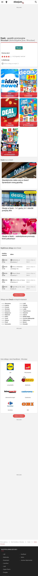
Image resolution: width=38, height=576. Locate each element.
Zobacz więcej (19, 295)
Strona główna (4, 542)
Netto (22, 557)
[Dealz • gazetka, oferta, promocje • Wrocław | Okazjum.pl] (19, 48)
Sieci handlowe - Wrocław (17, 542)
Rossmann (6, 560)
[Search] (35, 2)
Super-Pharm (6, 569)
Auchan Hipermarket (26, 560)
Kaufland (23, 554)
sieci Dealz (11, 248)
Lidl (4, 554)
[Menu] (2, 2)
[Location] (6, 2)
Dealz (28, 542)
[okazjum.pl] (19, 2)
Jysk (4, 566)
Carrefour (5, 563)
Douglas (5, 572)
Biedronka (6, 557)
